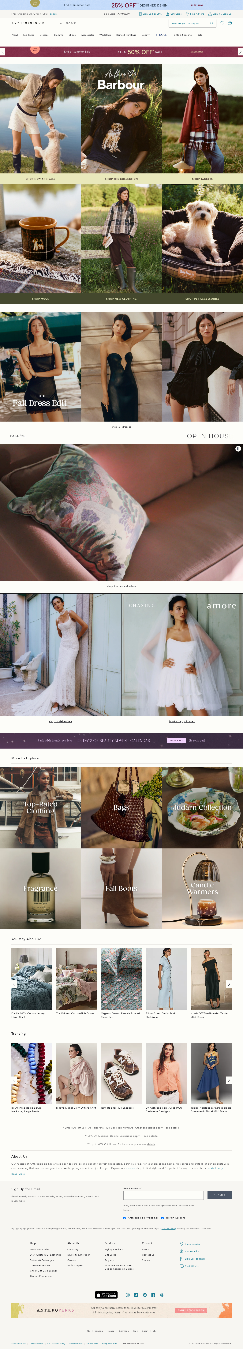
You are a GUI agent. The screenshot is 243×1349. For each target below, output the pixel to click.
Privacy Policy (168, 1228)
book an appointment (182, 721)
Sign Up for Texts (195, 1258)
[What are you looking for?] (211, 23)
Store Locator (192, 1244)
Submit (219, 1195)
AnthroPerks (192, 1251)
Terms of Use (36, 1343)
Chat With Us (192, 1266)
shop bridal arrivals (60, 721)
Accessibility (76, 1343)
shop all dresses (121, 426)
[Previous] (3, 51)
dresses (130, 1168)
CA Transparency (56, 1343)
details (54, 13)
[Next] (239, 51)
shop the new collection (121, 586)
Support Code (109, 1343)
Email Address (132, 1188)
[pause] (238, 449)
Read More (18, 1173)
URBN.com (92, 1343)
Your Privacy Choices (132, 1343)
